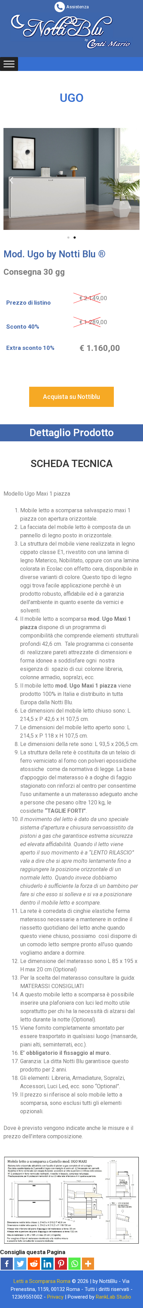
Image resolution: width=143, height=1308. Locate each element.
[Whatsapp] (74, 1264)
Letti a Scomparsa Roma (42, 1281)
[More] (88, 1264)
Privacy (55, 1297)
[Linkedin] (47, 1264)
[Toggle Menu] (9, 64)
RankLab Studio (113, 1297)
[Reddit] (34, 1264)
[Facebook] (7, 1264)
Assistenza (77, 6)
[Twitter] (20, 1264)
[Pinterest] (61, 1264)
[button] (68, 237)
